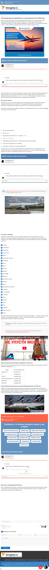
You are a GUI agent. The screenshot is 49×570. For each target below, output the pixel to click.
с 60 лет (25, 135)
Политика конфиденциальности (21, 559)
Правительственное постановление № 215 (15, 191)
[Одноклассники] (43, 526)
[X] (45, 526)
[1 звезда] (1, 526)
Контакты (41, 559)
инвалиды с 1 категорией (8, 138)
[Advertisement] (24, 120)
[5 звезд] (5, 526)
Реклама (13, 559)
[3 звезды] (3, 526)
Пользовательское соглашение (33, 559)
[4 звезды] (4, 526)
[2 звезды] (2, 526)
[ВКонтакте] (42, 526)
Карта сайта (46, 559)
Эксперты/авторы (8, 559)
